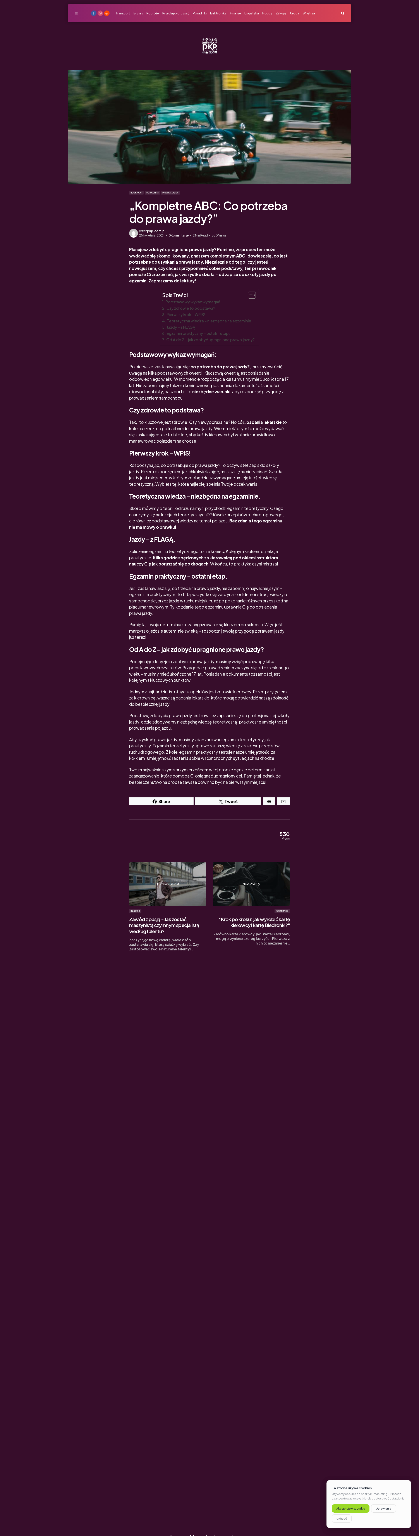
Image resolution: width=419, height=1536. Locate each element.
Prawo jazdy (170, 192)
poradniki (152, 192)
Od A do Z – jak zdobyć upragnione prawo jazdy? (210, 339)
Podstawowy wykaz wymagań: (193, 301)
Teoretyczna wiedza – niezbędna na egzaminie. (209, 320)
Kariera (135, 911)
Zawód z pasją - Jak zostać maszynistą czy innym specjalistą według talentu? (164, 925)
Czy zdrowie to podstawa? (191, 308)
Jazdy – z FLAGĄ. (181, 327)
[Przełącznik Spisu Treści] (250, 295)
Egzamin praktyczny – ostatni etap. (198, 333)
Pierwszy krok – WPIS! (186, 314)
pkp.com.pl (156, 231)
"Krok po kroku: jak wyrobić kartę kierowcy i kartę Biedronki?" (254, 922)
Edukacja (136, 192)
